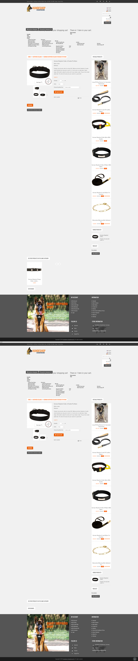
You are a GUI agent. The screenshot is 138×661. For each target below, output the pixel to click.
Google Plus (76, 334)
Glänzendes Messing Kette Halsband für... (101, 221)
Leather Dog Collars (32, 39)
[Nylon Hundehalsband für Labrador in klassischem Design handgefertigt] (36, 89)
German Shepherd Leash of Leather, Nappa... (101, 110)
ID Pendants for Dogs (32, 46)
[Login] (109, 1)
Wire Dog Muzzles (59, 43)
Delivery (94, 308)
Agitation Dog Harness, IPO (47, 43)
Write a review (57, 63)
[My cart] (103, 1)
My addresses (75, 307)
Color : (55, 84)
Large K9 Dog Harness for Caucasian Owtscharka (101, 83)
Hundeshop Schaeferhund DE (69, 339)
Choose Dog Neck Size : (59, 87)
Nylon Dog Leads (80, 44)
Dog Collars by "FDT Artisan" (33, 43)
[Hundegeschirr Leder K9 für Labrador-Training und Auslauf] (101, 70)
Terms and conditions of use (99, 310)
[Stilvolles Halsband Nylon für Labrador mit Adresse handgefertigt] (101, 153)
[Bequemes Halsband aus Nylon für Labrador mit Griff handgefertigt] (101, 125)
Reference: (56, 65)
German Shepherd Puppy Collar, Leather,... (34, 280)
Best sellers (95, 305)
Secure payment (96, 312)
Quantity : (56, 80)
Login (73, 312)
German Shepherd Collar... (104, 235)
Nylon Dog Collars (31, 41)
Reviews (30, 105)
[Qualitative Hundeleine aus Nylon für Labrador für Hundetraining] (101, 180)
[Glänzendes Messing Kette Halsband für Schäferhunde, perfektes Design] (101, 208)
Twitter (75, 328)
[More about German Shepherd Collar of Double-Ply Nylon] (95, 236)
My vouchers (74, 310)
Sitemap (94, 316)
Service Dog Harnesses (46, 46)
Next (47, 95)
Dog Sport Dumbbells (60, 50)
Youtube (75, 331)
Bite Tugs (58, 52)
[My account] (97, 1)
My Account (74, 301)
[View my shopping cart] (110, 17)
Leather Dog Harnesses (46, 41)
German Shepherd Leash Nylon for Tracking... (101, 193)
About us (94, 314)
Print (80, 98)
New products (95, 303)
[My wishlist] (100, 1)
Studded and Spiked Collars (33, 44)
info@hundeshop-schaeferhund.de (99, 330)
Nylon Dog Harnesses (46, 42)
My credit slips (75, 305)
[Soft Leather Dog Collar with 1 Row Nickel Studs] (34, 269)
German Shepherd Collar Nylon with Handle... (101, 138)
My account (74, 297)
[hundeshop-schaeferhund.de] (40, 8)
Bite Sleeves (58, 51)
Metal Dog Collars (31, 42)
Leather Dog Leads (80, 43)
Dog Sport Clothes (59, 46)
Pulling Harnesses (45, 44)
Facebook (76, 325)
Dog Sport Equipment (60, 48)
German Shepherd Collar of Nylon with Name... (101, 165)
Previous (32, 95)
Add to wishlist (57, 97)
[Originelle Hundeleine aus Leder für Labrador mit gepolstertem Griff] (101, 97)
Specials (94, 301)
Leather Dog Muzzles (60, 42)
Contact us (95, 307)
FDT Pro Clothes (59, 47)
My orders (74, 303)
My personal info (75, 308)
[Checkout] (106, 1)
